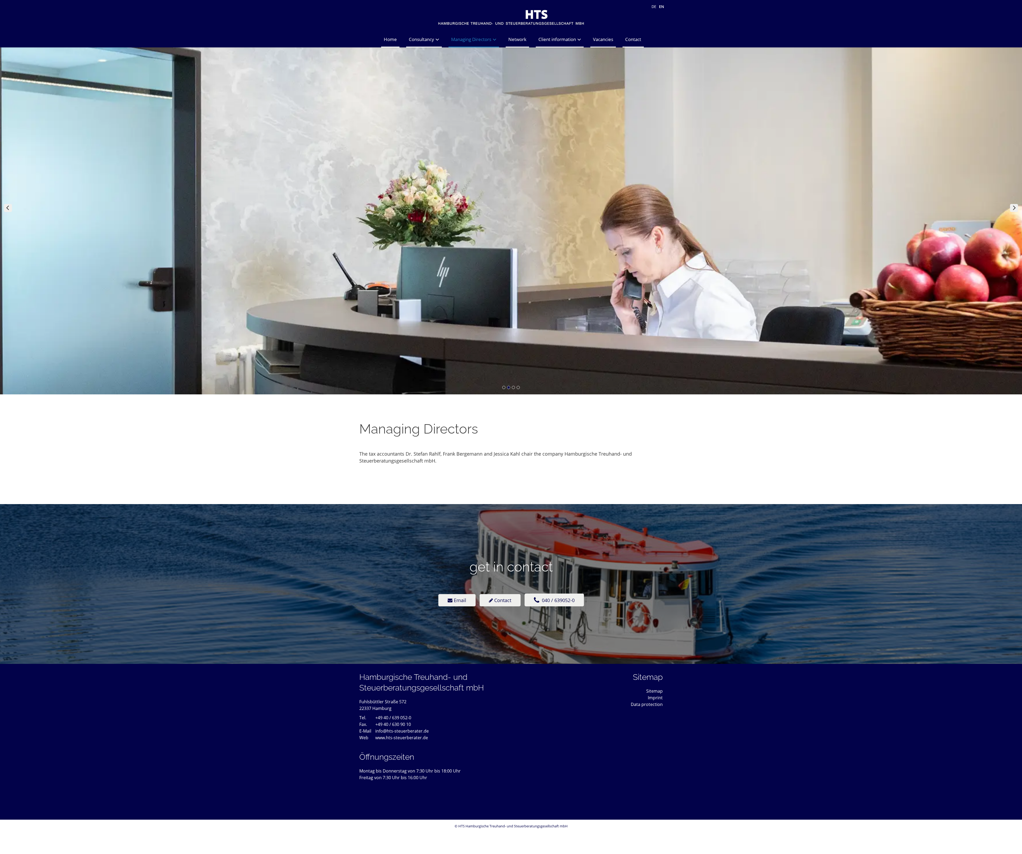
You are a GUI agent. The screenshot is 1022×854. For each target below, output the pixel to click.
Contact (633, 39)
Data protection (647, 704)
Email (459, 600)
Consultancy (421, 39)
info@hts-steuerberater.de (402, 731)
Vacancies (603, 39)
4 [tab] (518, 387)
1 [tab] (503, 387)
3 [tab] (513, 387)
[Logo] (511, 15)
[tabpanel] (511, 207)
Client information (557, 39)
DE (654, 6)
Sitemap (654, 691)
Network (517, 39)
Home (390, 39)
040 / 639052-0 (558, 600)
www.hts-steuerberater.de (401, 738)
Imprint (655, 698)
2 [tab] (508, 387)
